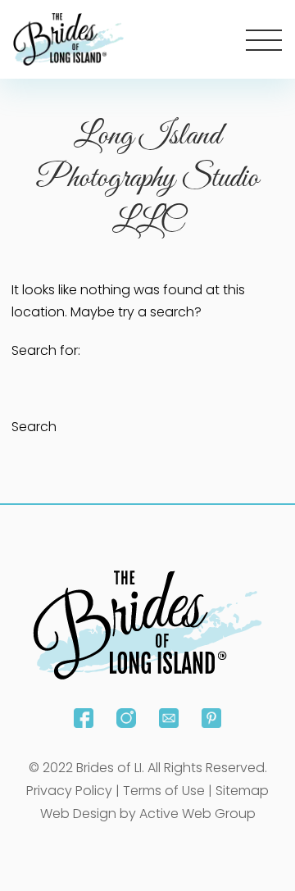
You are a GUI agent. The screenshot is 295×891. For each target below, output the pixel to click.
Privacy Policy (69, 790)
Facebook (83, 718)
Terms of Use (164, 790)
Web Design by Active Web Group (148, 813)
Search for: (45, 350)
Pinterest (211, 718)
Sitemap (242, 790)
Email (169, 718)
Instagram (126, 718)
